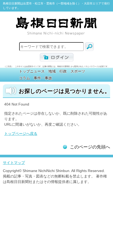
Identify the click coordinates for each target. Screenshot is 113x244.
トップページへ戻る (20, 133)
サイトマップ (14, 162)
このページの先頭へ (90, 147)
